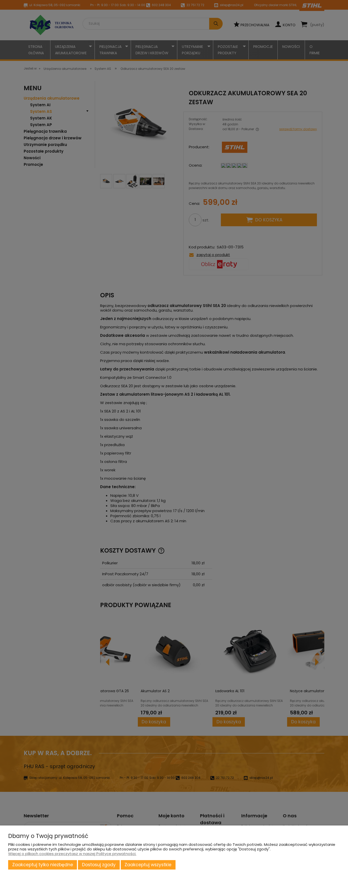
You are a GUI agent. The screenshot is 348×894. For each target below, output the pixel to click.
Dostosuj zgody (99, 865)
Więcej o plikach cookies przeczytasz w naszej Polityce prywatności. (72, 853)
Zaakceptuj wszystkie (148, 865)
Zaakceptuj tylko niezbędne (42, 865)
